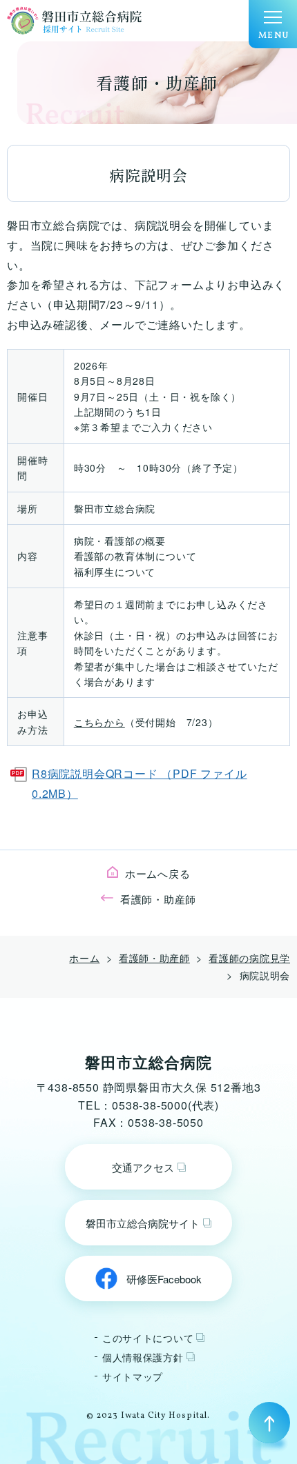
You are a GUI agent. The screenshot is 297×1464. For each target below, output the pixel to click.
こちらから (99, 722)
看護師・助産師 (158, 899)
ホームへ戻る (158, 873)
